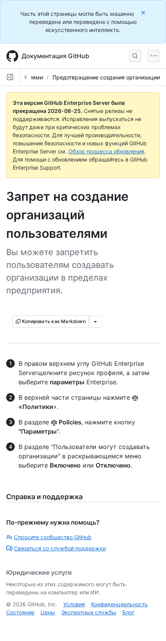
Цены (48, 612)
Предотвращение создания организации (106, 77)
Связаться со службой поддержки (60, 548)
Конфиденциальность (119, 604)
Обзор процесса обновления (106, 151)
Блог (128, 612)
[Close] (144, 12)
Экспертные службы (88, 612)
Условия (74, 604)
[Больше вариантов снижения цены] (95, 321)
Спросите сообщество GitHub (52, 537)
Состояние (20, 612)
